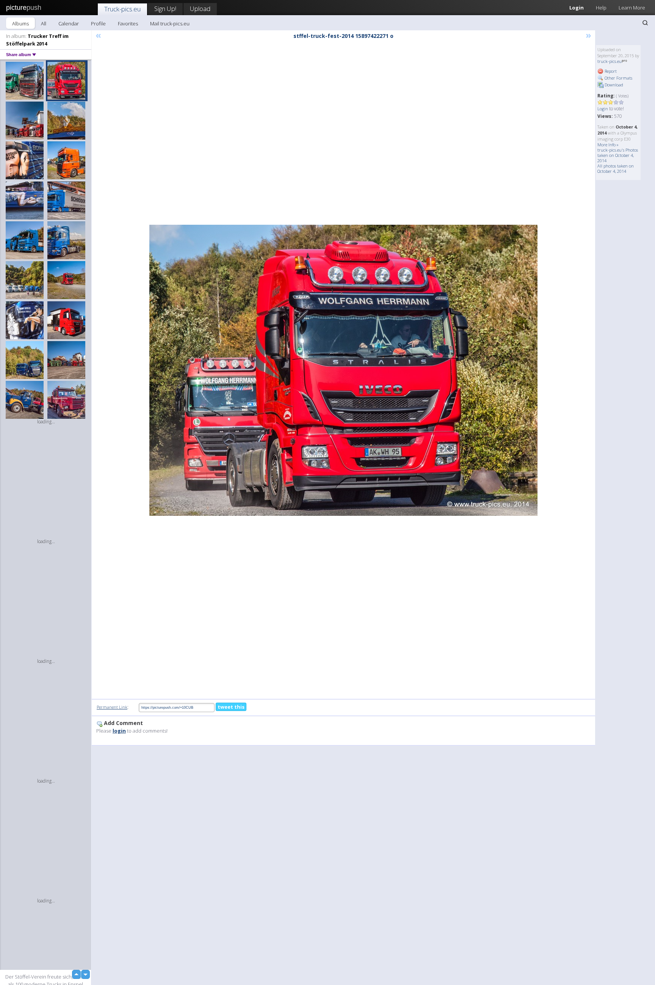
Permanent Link (112, 707)
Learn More (632, 7)
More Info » (608, 144)
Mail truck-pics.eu (170, 23)
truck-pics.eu (609, 61)
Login (576, 7)
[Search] (645, 23)
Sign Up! (165, 8)
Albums (20, 23)
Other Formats (617, 78)
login (119, 730)
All (43, 23)
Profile (98, 23)
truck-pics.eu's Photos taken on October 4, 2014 (617, 155)
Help (601, 7)
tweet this (231, 706)
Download (613, 85)
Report (610, 71)
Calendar (68, 23)
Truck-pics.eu (122, 9)
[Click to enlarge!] (343, 370)
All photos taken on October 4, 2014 (615, 168)
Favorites (128, 23)
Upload (200, 8)
